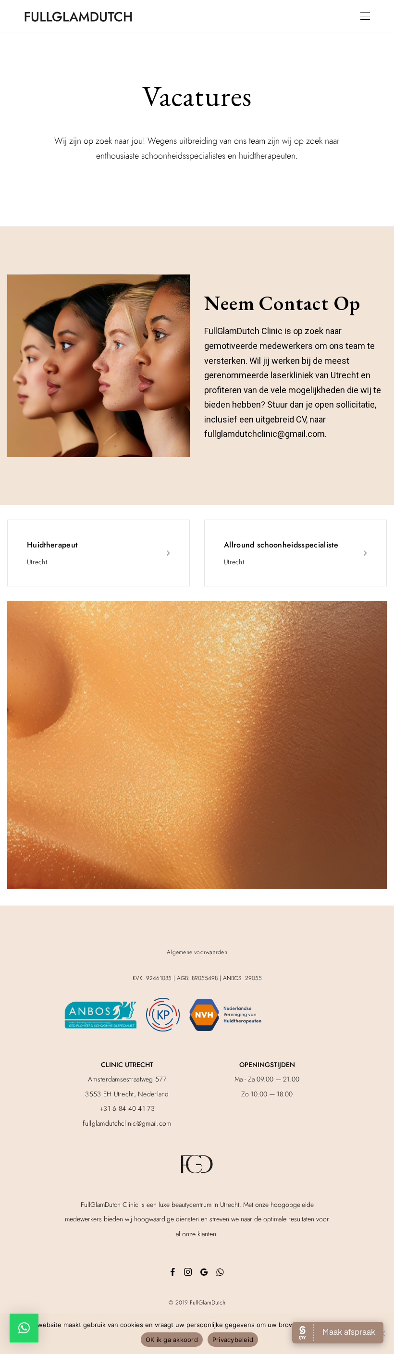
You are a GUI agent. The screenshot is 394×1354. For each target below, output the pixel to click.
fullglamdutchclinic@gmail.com (127, 1123)
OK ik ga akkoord (172, 1339)
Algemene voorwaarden (197, 952)
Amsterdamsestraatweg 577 (127, 1079)
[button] (24, 1328)
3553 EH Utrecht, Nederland (127, 1094)
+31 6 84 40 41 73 (127, 1108)
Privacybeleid (232, 1339)
